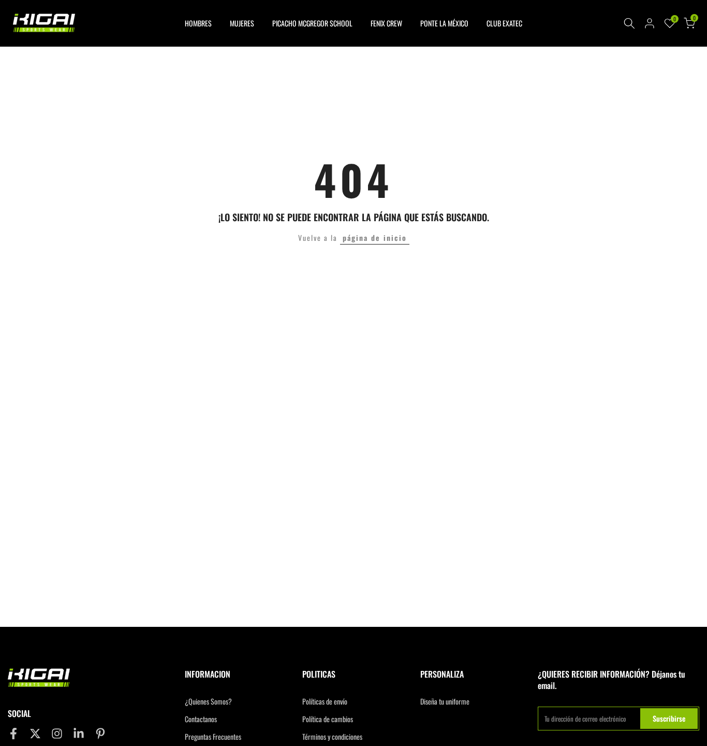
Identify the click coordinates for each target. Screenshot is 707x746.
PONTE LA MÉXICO (444, 23)
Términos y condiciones (332, 736)
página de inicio (375, 237)
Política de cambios (327, 719)
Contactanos (201, 719)
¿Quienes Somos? (208, 701)
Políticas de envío (324, 701)
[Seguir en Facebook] (13, 733)
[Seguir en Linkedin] (78, 733)
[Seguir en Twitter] (35, 733)
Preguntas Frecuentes (213, 736)
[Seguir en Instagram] (57, 733)
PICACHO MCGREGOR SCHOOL (312, 23)
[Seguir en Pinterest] (100, 733)
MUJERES (242, 23)
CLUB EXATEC (504, 23)
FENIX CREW (386, 23)
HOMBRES (198, 23)
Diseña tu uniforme (444, 701)
